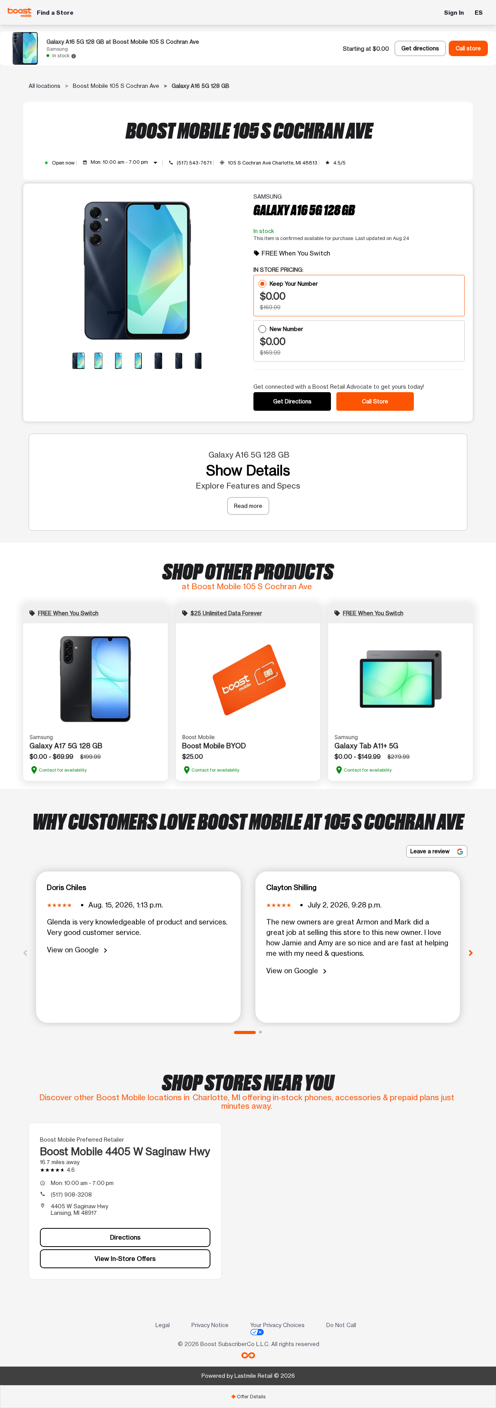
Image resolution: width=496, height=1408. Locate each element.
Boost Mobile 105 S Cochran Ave (116, 85)
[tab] (248, 1397)
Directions (125, 1237)
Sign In (454, 12)
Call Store (375, 401)
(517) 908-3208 (71, 1194)
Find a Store (55, 12)
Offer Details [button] (248, 1396)
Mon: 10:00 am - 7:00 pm (125, 162)
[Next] (471, 952)
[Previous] (25, 952)
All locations (44, 85)
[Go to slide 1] (245, 1032)
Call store (468, 48)
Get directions (420, 48)
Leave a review (430, 851)
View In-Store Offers (125, 1258)
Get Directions (292, 401)
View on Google (78, 950)
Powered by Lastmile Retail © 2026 (248, 1375)
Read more (248, 505)
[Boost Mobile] (20, 12)
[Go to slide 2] (260, 1032)
